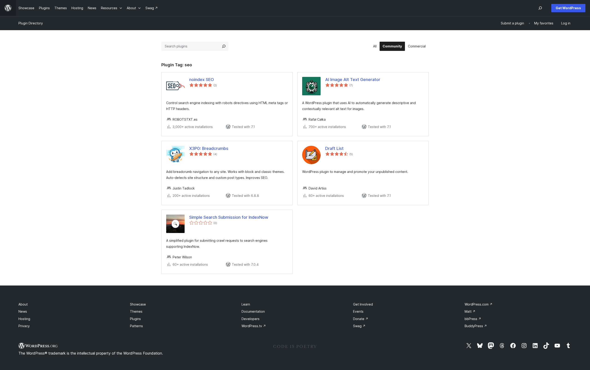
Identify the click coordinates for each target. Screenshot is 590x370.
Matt (470, 311)
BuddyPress (476, 326)
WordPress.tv (254, 326)
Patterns (136, 326)
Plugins (135, 319)
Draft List (334, 148)
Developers (251, 319)
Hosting (24, 319)
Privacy (24, 326)
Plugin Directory (30, 23)
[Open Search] (540, 8)
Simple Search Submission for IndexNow (228, 217)
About (23, 304)
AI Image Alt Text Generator (352, 79)
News (22, 311)
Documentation (253, 311)
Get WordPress (568, 8)
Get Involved (363, 304)
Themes (136, 311)
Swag (359, 326)
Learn (246, 304)
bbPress (473, 319)
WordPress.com (479, 304)
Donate (360, 319)
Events (358, 311)
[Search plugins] (223, 46)
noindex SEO (201, 79)
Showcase (138, 304)
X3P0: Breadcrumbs (208, 148)
